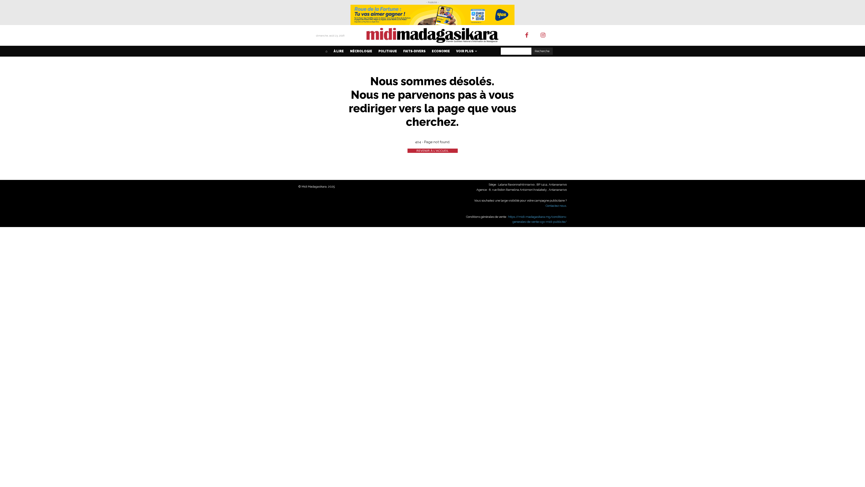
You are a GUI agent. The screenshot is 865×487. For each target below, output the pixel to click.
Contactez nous (556, 205)
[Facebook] (527, 35)
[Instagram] (543, 35)
